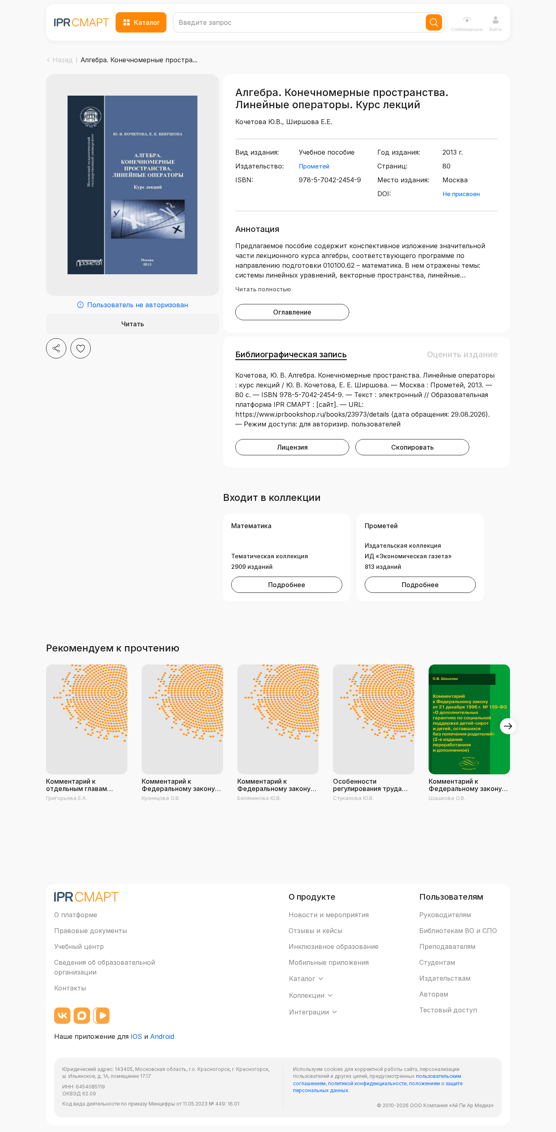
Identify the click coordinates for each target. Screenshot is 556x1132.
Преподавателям (447, 946)
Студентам (437, 962)
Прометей (314, 166)
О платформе (75, 915)
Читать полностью (263, 289)
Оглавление (292, 312)
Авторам (433, 994)
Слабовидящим (467, 29)
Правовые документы (90, 931)
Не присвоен (461, 194)
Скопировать (412, 447)
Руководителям (445, 915)
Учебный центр (79, 946)
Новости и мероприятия (329, 915)
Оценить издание (462, 354)
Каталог (147, 22)
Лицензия (292, 447)
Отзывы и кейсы (315, 931)
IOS (136, 1036)
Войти (495, 29)
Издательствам (445, 978)
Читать (132, 324)
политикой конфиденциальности (367, 1083)
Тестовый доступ (448, 1010)
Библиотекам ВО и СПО (458, 931)
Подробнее (286, 585)
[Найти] (434, 22)
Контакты (70, 988)
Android (162, 1036)
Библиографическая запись (291, 354)
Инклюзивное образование (334, 946)
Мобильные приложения (329, 962)
